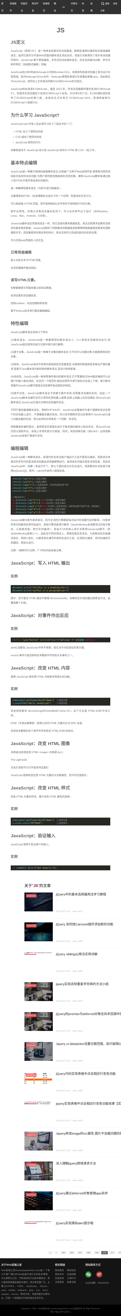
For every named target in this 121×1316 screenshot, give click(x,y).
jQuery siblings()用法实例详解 (77, 954)
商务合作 (59, 1274)
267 (80, 1252)
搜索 (107, 3)
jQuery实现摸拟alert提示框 (74, 1223)
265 (63, 1252)
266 (71, 1252)
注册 (103, 10)
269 (96, 1252)
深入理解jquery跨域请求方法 (76, 1163)
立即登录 (59, 1282)
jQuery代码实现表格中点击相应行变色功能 (86, 1073)
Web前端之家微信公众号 (88, 1274)
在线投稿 (71, 1274)
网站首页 (59, 1270)
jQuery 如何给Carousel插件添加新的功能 (84, 924)
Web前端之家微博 (99, 1274)
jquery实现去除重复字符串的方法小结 (82, 984)
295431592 (103, 1283)
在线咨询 (59, 1278)
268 (88, 1252)
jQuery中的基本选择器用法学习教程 (81, 894)
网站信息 (71, 1270)
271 (112, 1252)
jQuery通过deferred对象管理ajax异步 (82, 1193)
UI (63, 7)
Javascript (31, 896)
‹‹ (50, 1252)
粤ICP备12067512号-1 (60, 1312)
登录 (115, 3)
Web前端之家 (44, 1308)
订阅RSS (71, 1278)
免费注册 (71, 1282)
